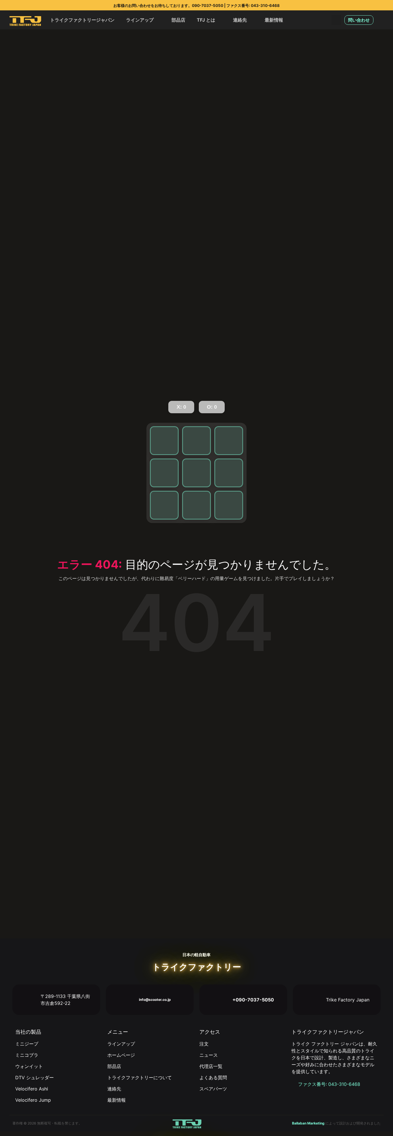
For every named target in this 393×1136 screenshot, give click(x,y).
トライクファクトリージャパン (82, 20)
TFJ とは (206, 20)
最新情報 (274, 20)
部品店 (178, 20)
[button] (336, 20)
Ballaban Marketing (308, 1123)
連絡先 (240, 20)
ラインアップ (140, 20)
